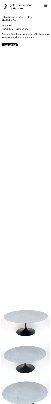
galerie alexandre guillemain (21, 6)
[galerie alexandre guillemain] (6, 6)
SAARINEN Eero (9, 20)
